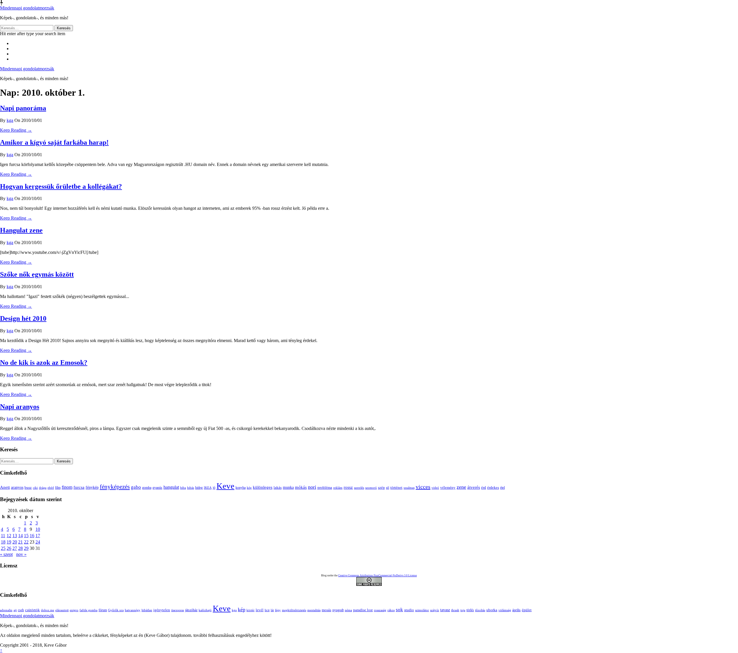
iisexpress (177, 610)
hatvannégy (132, 610)
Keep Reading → (16, 130)
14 (20, 535)
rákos (391, 610)
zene (461, 487)
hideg (199, 488)
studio (409, 610)
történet (396, 488)
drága (42, 487)
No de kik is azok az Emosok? (43, 362)
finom (67, 487)
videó (435, 487)
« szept (6, 554)
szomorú (371, 487)
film (58, 488)
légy (278, 610)
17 (37, 535)
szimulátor (422, 610)
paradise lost (363, 610)
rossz (348, 487)
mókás (301, 487)
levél (259, 610)
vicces (423, 487)
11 (3, 535)
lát (272, 610)
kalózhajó (205, 610)
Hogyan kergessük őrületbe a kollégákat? (61, 186)
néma (348, 610)
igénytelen (161, 610)
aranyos (17, 487)
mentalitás (314, 610)
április (516, 610)
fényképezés (115, 487)
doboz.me (47, 610)
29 (26, 548)
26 (9, 548)
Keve (225, 485)
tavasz (445, 609)
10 (37, 529)
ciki (35, 487)
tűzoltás (480, 610)
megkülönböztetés (294, 610)
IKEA (208, 487)
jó (214, 487)
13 (14, 535)
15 (26, 535)
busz (28, 488)
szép (381, 487)
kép (249, 487)
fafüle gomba (88, 610)
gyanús (157, 488)
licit (267, 610)
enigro (74, 610)
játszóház (191, 610)
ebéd (51, 487)
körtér (250, 610)
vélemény (447, 487)
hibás (190, 487)
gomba (146, 488)
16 (32, 535)
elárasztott (62, 610)
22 (26, 541)
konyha (241, 488)
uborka (491, 610)
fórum (103, 610)
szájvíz (434, 610)
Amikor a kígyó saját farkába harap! (54, 142)
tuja (462, 610)
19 (9, 541)
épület (527, 610)
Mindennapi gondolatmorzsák (27, 7)
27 (14, 548)
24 (37, 541)
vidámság (504, 610)
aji (15, 610)
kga (10, 120)
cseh (21, 610)
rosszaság (380, 610)
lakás (278, 488)
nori (312, 487)
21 (20, 541)
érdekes (493, 488)
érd (483, 487)
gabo (136, 487)
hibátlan (147, 610)
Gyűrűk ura (116, 610)
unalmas (409, 487)
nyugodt (338, 610)
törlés (470, 610)
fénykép (92, 487)
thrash (455, 610)
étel (502, 488)
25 (3, 548)
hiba (183, 487)
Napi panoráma (23, 108)
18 (3, 541)
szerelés (359, 487)
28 (20, 548)
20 (14, 541)
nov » (21, 554)
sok (399, 609)
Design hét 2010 (23, 318)
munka (288, 487)
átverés (473, 487)
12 (9, 535)
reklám (337, 487)
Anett (5, 487)
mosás (326, 610)
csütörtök (32, 610)
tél (387, 487)
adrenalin (6, 610)
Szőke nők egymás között (37, 274)
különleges (262, 487)
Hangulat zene (21, 230)
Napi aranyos (19, 406)
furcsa (79, 487)
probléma (324, 487)
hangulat (171, 487)
